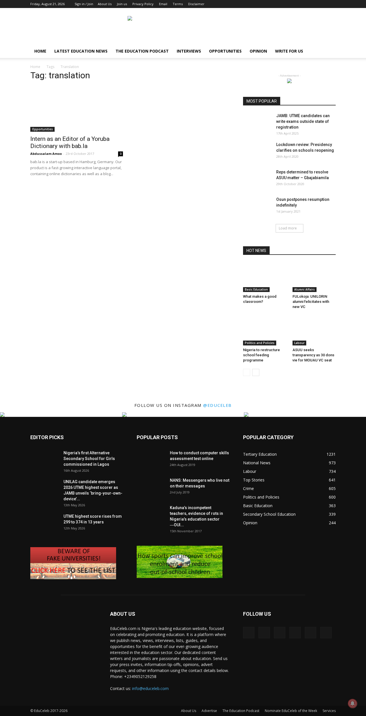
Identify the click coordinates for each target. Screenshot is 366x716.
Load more (288, 228)
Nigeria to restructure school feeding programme (261, 355)
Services (329, 710)
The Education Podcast (142, 51)
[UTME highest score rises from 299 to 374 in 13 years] (44, 523)
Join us (122, 4)
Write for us (289, 51)
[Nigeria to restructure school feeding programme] (265, 330)
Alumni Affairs (304, 289)
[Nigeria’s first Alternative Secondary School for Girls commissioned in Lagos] (44, 460)
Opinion (258, 51)
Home (40, 51)
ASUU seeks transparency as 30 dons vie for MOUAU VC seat (313, 355)
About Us (105, 4)
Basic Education (256, 289)
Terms (178, 4)
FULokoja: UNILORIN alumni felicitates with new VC (311, 301)
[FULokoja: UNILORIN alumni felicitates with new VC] (314, 277)
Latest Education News (81, 51)
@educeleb (217, 405)
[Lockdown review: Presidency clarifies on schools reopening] (257, 152)
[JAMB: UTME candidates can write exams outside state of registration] (257, 123)
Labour (299, 343)
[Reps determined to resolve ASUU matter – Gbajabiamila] (257, 179)
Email (163, 4)
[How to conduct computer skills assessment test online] (151, 460)
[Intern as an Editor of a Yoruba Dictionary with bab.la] (76, 109)
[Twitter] (322, 4)
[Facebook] (284, 4)
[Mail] (312, 4)
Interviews (189, 51)
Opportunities (225, 51)
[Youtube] (331, 4)
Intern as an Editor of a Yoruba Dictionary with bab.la (70, 142)
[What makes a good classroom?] (265, 277)
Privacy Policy (143, 4)
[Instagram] (293, 4)
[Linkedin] (303, 4)
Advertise (209, 710)
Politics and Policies (259, 343)
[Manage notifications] (352, 703)
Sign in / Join (84, 4)
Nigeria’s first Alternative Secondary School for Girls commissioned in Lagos (89, 459)
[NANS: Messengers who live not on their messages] (151, 487)
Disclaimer (196, 4)
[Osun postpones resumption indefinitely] (257, 207)
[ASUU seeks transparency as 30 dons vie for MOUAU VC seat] (314, 330)
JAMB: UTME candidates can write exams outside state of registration (303, 121)
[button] (329, 51)
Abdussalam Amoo (46, 153)
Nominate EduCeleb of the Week (291, 710)
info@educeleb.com (150, 688)
